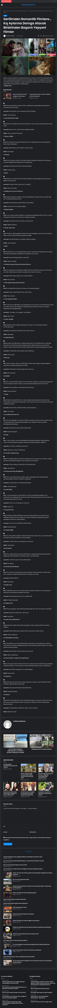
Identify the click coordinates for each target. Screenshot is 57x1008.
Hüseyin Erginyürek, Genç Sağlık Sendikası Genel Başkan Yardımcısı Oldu (22, 857)
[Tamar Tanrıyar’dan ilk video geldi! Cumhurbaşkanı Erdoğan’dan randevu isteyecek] (7, 875)
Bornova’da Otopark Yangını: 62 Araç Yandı (22, 1)
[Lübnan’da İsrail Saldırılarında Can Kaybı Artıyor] (7, 936)
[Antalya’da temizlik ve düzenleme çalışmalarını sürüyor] (46, 786)
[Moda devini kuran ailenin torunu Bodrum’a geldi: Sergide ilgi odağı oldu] (28, 786)
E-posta (5, 832)
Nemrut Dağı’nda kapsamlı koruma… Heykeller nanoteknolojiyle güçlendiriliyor (45, 776)
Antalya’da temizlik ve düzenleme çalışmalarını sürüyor (45, 793)
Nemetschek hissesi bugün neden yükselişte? (15, 903)
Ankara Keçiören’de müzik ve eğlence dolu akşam (26, 920)
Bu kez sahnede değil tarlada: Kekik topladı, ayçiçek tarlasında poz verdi (27, 776)
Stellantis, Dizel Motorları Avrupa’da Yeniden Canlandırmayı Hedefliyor (32, 927)
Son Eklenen (28, 851)
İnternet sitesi (33, 832)
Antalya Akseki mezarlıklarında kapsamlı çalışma (10, 766)
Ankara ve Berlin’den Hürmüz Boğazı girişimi (24, 892)
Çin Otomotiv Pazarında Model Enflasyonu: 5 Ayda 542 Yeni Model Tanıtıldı (23, 861)
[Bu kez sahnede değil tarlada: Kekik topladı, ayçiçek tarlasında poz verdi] (28, 768)
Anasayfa (6, 11)
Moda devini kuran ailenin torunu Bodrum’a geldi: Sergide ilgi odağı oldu (28, 793)
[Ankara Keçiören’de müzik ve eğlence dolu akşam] (7, 96)
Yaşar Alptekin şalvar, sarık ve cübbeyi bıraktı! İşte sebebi (19, 956)
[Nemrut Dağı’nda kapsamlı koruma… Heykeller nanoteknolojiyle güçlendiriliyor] (46, 768)
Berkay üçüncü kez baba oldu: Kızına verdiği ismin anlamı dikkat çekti (10, 793)
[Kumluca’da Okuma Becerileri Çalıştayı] (7, 916)
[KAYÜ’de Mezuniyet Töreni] (7, 909)
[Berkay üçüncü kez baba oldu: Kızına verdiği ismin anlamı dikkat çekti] (11, 786)
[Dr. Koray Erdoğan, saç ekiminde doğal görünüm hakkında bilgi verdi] (7, 946)
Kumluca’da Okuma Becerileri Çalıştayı (23, 914)
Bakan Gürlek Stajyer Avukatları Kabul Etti (14, 899)
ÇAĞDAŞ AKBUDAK (10, 35)
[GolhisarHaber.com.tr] (28, 5)
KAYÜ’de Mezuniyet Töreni (20, 907)
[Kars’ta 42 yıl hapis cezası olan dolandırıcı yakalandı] (7, 952)
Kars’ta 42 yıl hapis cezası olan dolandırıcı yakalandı (27, 950)
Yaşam (11, 11)
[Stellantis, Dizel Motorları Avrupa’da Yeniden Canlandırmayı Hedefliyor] (7, 929)
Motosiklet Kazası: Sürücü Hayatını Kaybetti (15, 940)
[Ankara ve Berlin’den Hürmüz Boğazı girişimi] (7, 895)
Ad (4, 826)
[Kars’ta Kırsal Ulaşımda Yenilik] (7, 881)
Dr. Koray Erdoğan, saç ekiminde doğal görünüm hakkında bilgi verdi (31, 944)
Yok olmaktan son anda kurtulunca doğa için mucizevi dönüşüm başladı (22, 869)
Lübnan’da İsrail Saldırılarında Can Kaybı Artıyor (26, 934)
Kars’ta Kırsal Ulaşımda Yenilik (21, 879)
